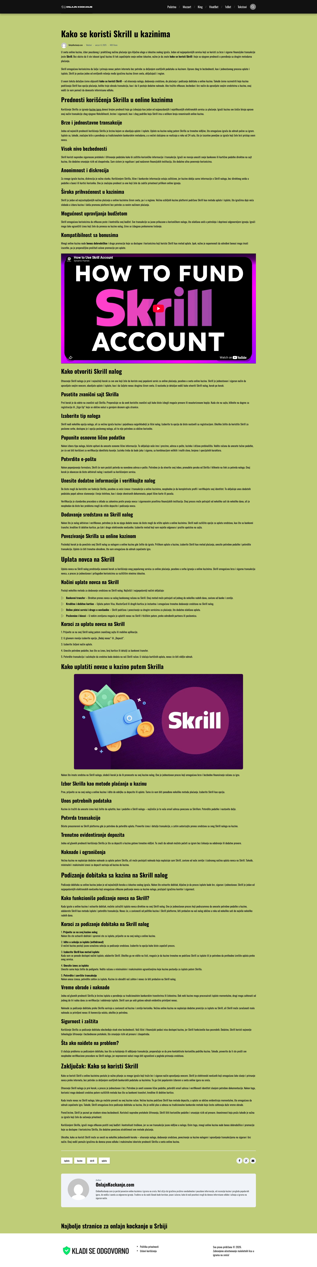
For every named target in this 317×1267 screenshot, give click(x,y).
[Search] (253, 7)
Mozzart (187, 7)
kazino (79, 1160)
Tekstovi (242, 7)
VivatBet (213, 7)
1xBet (228, 7)
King (200, 7)
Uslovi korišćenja (148, 1251)
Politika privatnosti (149, 1246)
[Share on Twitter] (246, 1161)
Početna (171, 7)
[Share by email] (253, 1161)
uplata (104, 1160)
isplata (67, 1160)
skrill (92, 1160)
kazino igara (95, 109)
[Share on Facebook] (239, 1161)
